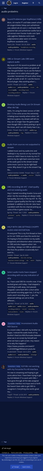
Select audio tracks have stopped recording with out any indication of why (23, 275)
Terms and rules (16, 453)
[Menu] (3, 3)
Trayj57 (9, 395)
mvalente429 (11, 352)
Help (36, 453)
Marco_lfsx (11, 44)
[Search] (39, 3)
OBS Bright (7, 448)
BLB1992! (10, 304)
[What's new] (33, 3)
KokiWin (10, 255)
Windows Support (26, 50)
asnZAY (9, 84)
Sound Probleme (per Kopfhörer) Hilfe (24, 19)
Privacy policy (28, 453)
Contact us (5, 453)
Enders (9, 130)
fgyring (9, 212)
